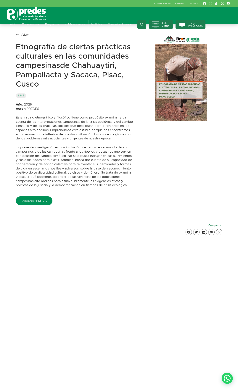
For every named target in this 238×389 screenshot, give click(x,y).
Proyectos (52, 24)
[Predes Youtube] (228, 3)
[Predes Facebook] (205, 3)
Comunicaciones (118, 24)
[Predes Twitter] (222, 3)
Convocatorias (162, 3)
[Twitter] (196, 232)
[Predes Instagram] (210, 3)
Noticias (96, 24)
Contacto (194, 3)
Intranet (179, 3)
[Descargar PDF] (180, 78)
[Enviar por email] (211, 232)
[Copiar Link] (219, 232)
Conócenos (29, 24)
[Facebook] (189, 232)
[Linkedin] (204, 232)
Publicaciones (74, 24)
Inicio (12, 24)
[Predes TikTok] (216, 3)
